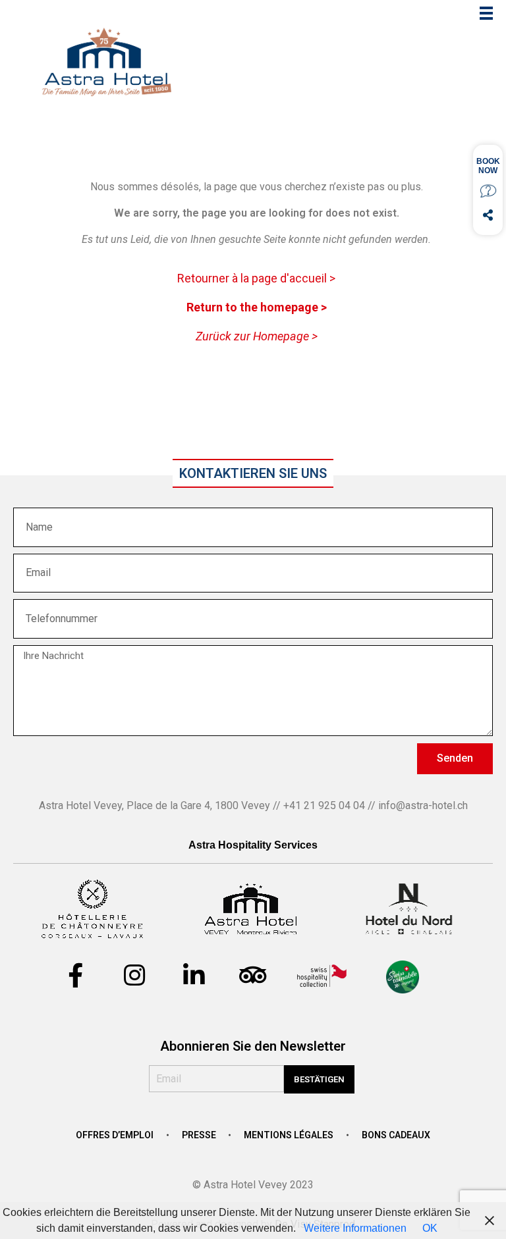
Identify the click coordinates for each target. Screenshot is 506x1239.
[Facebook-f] (75, 975)
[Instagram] (134, 975)
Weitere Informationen (355, 1228)
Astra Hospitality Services (253, 845)
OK (429, 1228)
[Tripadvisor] (253, 975)
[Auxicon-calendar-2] (488, 166)
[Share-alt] (488, 215)
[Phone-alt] (488, 190)
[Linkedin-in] (193, 975)
